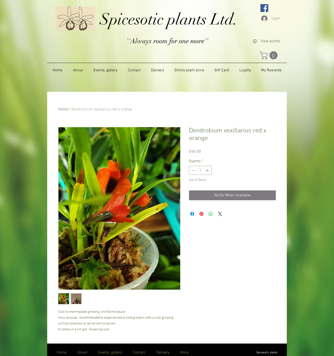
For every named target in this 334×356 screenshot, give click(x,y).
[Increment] (208, 170)
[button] (269, 55)
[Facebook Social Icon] (264, 8)
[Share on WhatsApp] (211, 214)
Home (63, 109)
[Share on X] (220, 214)
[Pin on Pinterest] (201, 214)
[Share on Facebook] (192, 214)
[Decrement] (193, 170)
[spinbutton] (200, 170)
